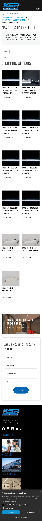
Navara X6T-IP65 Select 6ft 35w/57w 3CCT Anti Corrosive (30, 210)
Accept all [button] (11, 512)
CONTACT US (7, 435)
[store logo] (10, 6)
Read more (14, 501)
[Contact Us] (11, 452)
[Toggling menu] (37, 7)
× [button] (40, 491)
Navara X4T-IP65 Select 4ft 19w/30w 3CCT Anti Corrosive (30, 130)
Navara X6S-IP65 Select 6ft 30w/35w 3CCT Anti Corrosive (10, 210)
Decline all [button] (31, 512)
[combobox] (21, 13)
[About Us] (11, 471)
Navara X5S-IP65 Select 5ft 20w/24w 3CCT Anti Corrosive (10, 170)
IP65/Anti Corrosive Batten (14, 20)
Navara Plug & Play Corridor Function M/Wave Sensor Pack (29, 90)
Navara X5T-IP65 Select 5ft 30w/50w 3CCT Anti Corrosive (30, 170)
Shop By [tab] (5, 51)
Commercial (7, 17)
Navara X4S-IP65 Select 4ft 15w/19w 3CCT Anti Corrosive (10, 130)
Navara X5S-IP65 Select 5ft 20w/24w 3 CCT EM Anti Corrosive (10, 90)
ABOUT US (6, 454)
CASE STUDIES (8, 474)
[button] (21, 517)
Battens (21, 17)
